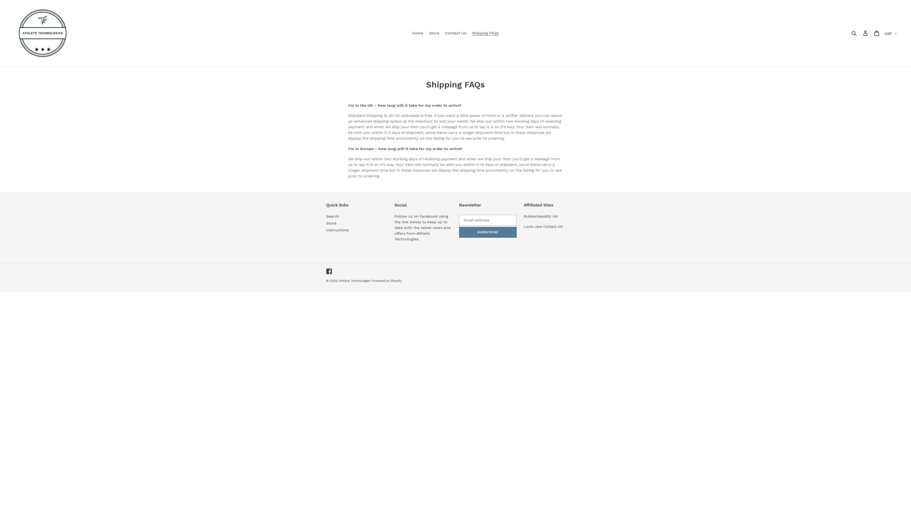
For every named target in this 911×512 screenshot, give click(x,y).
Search (332, 216)
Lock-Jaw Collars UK (543, 226)
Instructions (337, 230)
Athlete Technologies (355, 281)
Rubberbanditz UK (541, 216)
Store (331, 223)
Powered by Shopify (387, 281)
